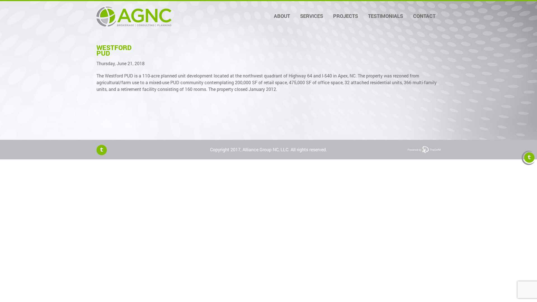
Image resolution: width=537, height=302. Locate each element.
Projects (345, 16)
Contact (424, 16)
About (282, 16)
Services (311, 16)
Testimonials (385, 16)
